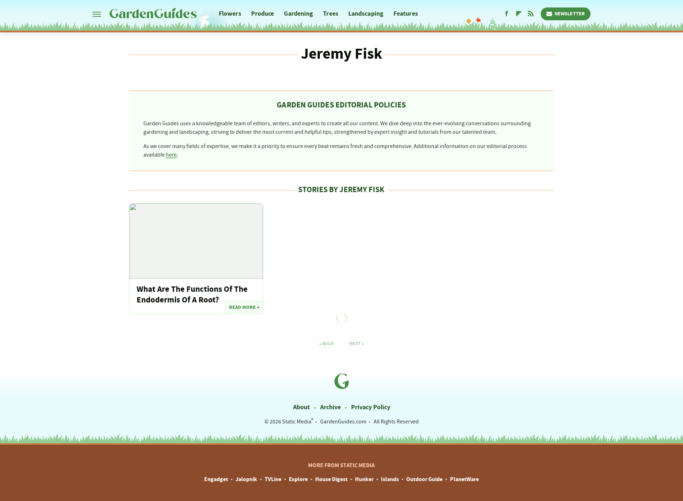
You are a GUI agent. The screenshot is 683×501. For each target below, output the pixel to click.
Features (405, 14)
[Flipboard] (519, 14)
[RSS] (531, 14)
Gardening (298, 14)
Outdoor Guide (424, 479)
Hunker (364, 479)
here (171, 154)
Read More (242, 307)
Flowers (230, 14)
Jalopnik (246, 479)
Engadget (216, 479)
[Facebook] (507, 14)
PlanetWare (464, 479)
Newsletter (570, 14)
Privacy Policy (370, 407)
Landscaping (365, 14)
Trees (330, 14)
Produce (262, 14)
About (301, 407)
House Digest (331, 479)
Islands (390, 479)
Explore (298, 479)
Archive (330, 407)
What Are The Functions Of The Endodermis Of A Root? (192, 294)
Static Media (296, 421)
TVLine (273, 479)
